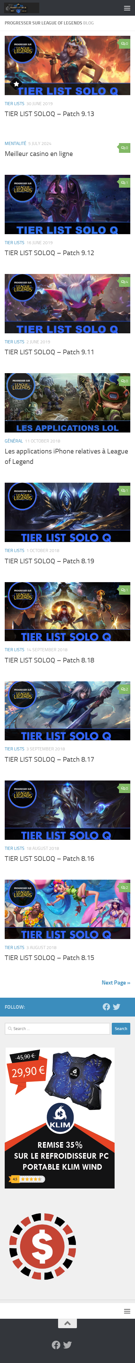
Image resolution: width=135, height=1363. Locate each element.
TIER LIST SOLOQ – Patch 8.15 (49, 958)
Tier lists (14, 103)
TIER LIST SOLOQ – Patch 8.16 (49, 859)
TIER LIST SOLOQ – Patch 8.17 (49, 759)
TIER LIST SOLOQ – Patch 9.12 (49, 253)
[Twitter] (116, 1007)
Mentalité (15, 143)
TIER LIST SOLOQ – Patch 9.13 (49, 114)
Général (14, 441)
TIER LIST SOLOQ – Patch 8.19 (49, 561)
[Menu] (127, 8)
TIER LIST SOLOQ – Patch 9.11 (49, 352)
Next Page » (116, 982)
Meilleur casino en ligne (39, 154)
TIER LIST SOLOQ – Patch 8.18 (49, 660)
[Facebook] (106, 1007)
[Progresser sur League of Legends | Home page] (27, 8)
